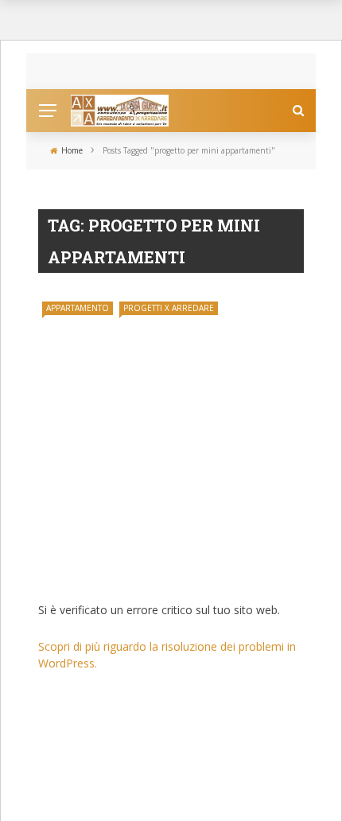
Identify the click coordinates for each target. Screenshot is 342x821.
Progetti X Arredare (168, 307)
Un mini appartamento (128, 571)
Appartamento (77, 307)
